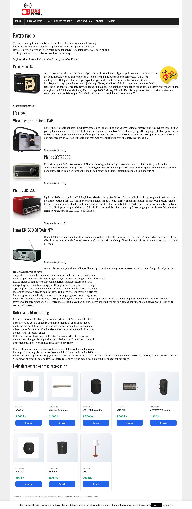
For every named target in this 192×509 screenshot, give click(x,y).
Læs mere (167, 505)
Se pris (28, 422)
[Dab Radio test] (96, 9)
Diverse (99, 21)
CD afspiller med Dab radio (59, 21)
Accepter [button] (156, 505)
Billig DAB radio (34, 21)
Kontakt (111, 21)
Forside (18, 21)
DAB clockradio (84, 21)
